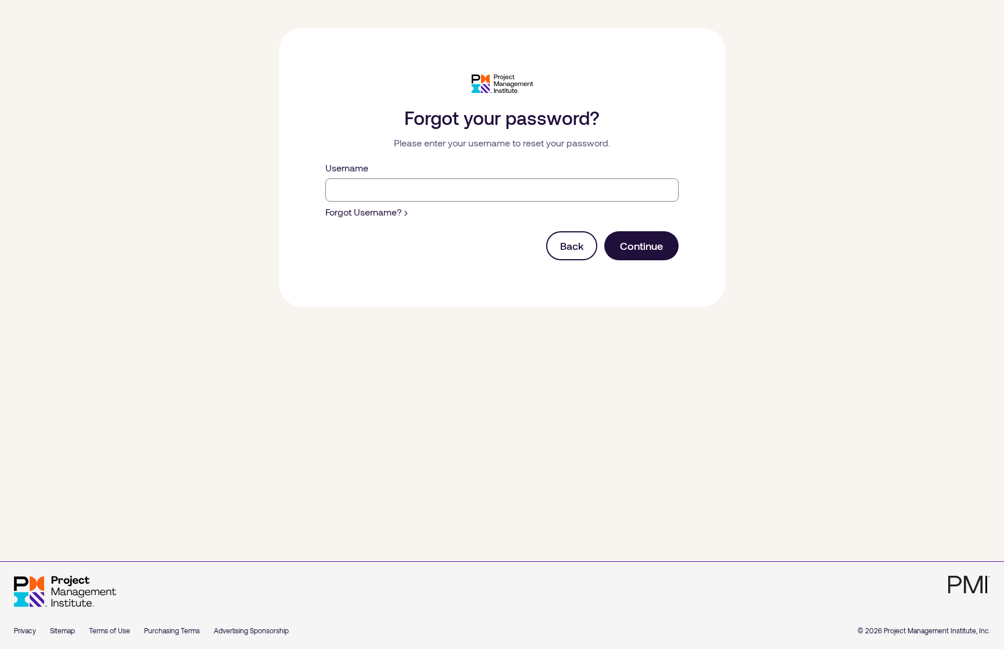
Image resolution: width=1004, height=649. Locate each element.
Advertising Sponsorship (251, 630)
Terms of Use (109, 630)
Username (346, 167)
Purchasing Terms (172, 630)
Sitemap (62, 630)
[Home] (65, 591)
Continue (641, 245)
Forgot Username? (363, 211)
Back (572, 245)
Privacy (25, 630)
